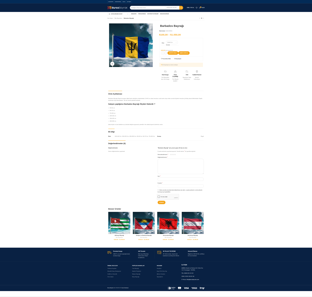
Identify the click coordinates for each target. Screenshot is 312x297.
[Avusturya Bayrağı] (193, 223)
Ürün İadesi (110, 276)
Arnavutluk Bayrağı (168, 235)
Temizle (168, 45)
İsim (159, 176)
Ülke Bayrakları (118, 18)
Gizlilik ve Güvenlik (112, 274)
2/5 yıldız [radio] (171, 154)
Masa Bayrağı (135, 276)
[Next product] (204, 18)
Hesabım (159, 268)
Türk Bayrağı (135, 268)
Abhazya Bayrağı (119, 235)
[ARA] (181, 8)
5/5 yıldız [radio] (175, 154)
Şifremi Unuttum (161, 274)
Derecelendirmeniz (163, 154)
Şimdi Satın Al (184, 53)
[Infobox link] (118, 253)
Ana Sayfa (110, 18)
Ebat (163, 43)
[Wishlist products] (196, 7)
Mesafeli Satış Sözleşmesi (114, 271)
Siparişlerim (160, 276)
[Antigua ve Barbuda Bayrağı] (144, 223)
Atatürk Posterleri (136, 271)
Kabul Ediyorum (303, 294)
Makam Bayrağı (136, 274)
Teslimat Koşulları (111, 268)
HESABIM (159, 265)
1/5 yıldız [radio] (170, 154)
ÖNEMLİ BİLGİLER (112, 265)
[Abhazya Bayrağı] (119, 223)
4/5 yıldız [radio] (174, 154)
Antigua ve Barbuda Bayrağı (144, 235)
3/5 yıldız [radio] (173, 154)
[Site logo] (117, 7)
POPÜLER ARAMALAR (138, 265)
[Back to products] (202, 18)
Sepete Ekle (173, 53)
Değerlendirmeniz (163, 157)
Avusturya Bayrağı (193, 235)
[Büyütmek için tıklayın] (112, 64)
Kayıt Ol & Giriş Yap (162, 271)
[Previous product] (200, 18)
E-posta (160, 183)
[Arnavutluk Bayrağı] (168, 223)
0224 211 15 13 (188, 273)
